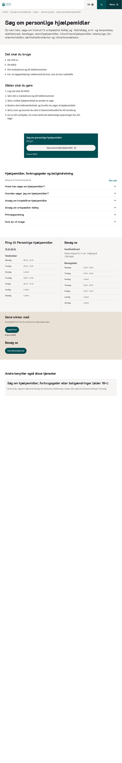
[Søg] (101, 4)
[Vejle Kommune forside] (6, 4)
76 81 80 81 (10, 249)
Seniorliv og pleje (47, 12)
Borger (35, 12)
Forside (5, 12)
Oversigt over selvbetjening (20, 12)
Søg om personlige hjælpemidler (68, 12)
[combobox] (90, 4)
